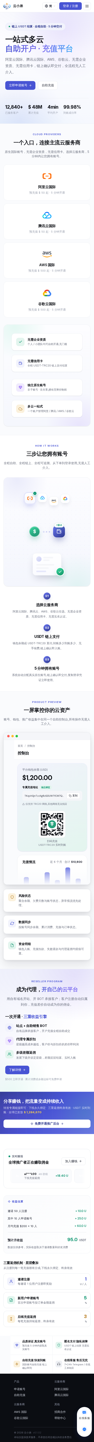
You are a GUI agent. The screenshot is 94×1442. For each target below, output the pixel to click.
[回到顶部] (84, 1429)
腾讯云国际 (61, 1395)
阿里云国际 (61, 1389)
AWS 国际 (20, 1412)
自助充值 (48, 85)
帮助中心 (60, 1418)
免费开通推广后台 (47, 1123)
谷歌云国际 (21, 1418)
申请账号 (19, 1389)
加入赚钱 (71, 1161)
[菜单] (87, 6)
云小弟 (18, 6)
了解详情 (15, 1070)
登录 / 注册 (70, 6)
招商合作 (60, 1412)
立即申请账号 (18, 85)
